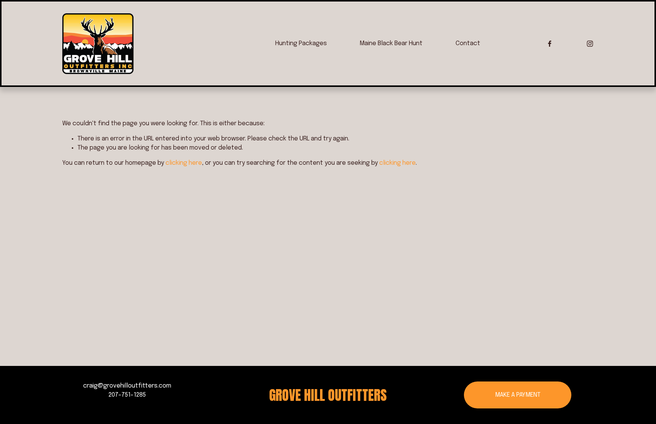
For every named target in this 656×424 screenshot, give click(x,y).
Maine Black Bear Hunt (391, 43)
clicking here (184, 163)
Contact (468, 43)
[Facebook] (550, 43)
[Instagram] (590, 43)
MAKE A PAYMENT (518, 395)
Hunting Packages (301, 43)
